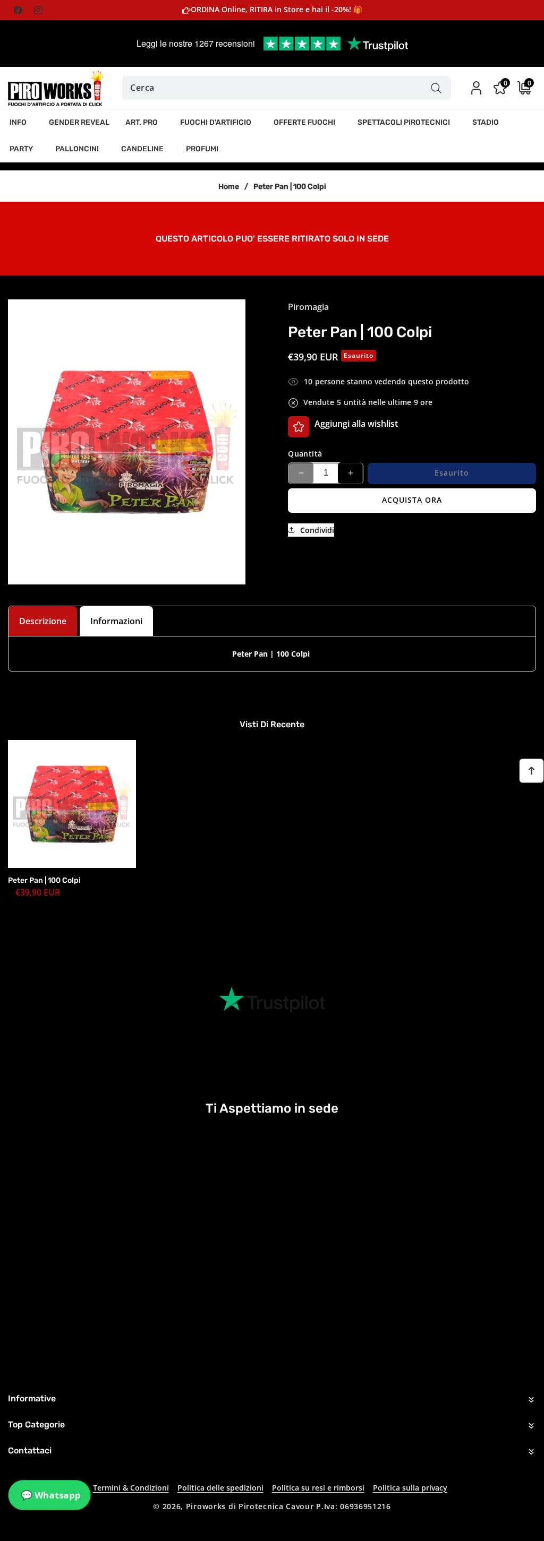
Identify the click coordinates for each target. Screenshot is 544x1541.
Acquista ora (412, 500)
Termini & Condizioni (131, 1488)
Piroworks (206, 1506)
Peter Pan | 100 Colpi (44, 880)
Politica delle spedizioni (220, 1488)
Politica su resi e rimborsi (318, 1488)
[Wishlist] (298, 426)
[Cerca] (436, 88)
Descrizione (42, 621)
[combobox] (286, 88)
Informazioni (116, 621)
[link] (272, 238)
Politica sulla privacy (410, 1488)
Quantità (305, 454)
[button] (21, 122)
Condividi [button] (317, 530)
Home (228, 186)
